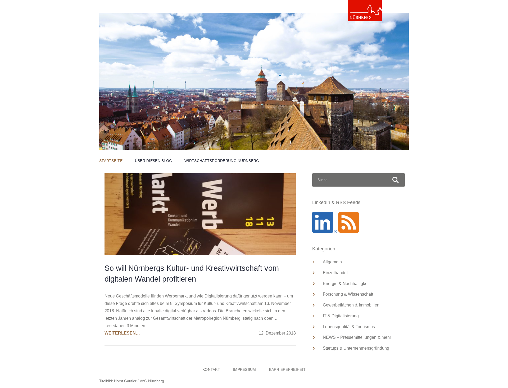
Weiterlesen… (122, 333)
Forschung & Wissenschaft (348, 294)
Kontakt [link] (211, 369)
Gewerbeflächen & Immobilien (351, 305)
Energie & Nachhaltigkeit (346, 283)
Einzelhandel (335, 272)
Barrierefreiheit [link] (287, 369)
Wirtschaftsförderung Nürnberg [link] (221, 161)
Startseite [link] (111, 161)
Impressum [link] (244, 369)
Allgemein (332, 262)
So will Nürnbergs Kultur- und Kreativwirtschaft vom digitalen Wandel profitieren (192, 273)
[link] (365, 10)
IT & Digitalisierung (341, 316)
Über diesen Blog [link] (153, 161)
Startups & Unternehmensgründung (356, 348)
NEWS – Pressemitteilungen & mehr (357, 337)
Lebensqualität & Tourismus (349, 326)
